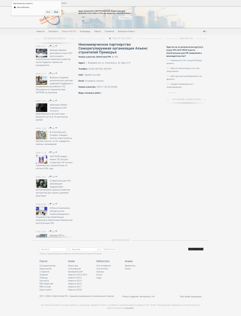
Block (48, 12)
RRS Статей (45, 287)
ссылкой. (129, 308)
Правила (44, 275)
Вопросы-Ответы (126, 31)
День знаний (157, 23)
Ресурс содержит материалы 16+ (138, 296)
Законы (100, 272)
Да (82, 21)
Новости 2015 (75, 281)
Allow (56, 12)
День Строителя (158, 16)
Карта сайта (46, 290)
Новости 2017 (75, 287)
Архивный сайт (75, 272)
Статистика (102, 269)
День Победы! (154, 9)
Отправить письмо (94, 81)
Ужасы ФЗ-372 (69, 31)
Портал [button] (44, 261)
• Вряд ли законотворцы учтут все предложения (183, 69)
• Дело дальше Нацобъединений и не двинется (184, 77)
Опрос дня (73, 266)
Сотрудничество (48, 266)
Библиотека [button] (102, 261)
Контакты (44, 281)
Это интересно (103, 266)
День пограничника (156, 13)
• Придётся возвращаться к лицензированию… (180, 85)
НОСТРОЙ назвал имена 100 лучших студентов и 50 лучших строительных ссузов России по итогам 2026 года (54, 162)
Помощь (44, 278)
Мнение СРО (186, 38)
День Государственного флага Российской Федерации (174, 19)
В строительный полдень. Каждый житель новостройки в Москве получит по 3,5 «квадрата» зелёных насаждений (54, 138)
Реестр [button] (97, 31)
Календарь (85, 31)
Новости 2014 (75, 278)
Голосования (74, 269)
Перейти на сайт (92, 75)
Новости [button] (40, 31)
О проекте (44, 272)
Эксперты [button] (53, 31)
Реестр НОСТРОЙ (122, 38)
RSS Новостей (46, 284)
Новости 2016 (75, 284)
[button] (204, 31)
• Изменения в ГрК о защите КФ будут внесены (184, 61)
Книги (99, 275)
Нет (83, 17)
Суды (99, 278)
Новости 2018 (75, 290)
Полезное (109, 31)
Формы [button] (129, 261)
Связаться (130, 266)
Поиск (63, 3)
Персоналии (45, 269)
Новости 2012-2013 (77, 275)
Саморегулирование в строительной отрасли (91, 296)
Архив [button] (71, 261)
